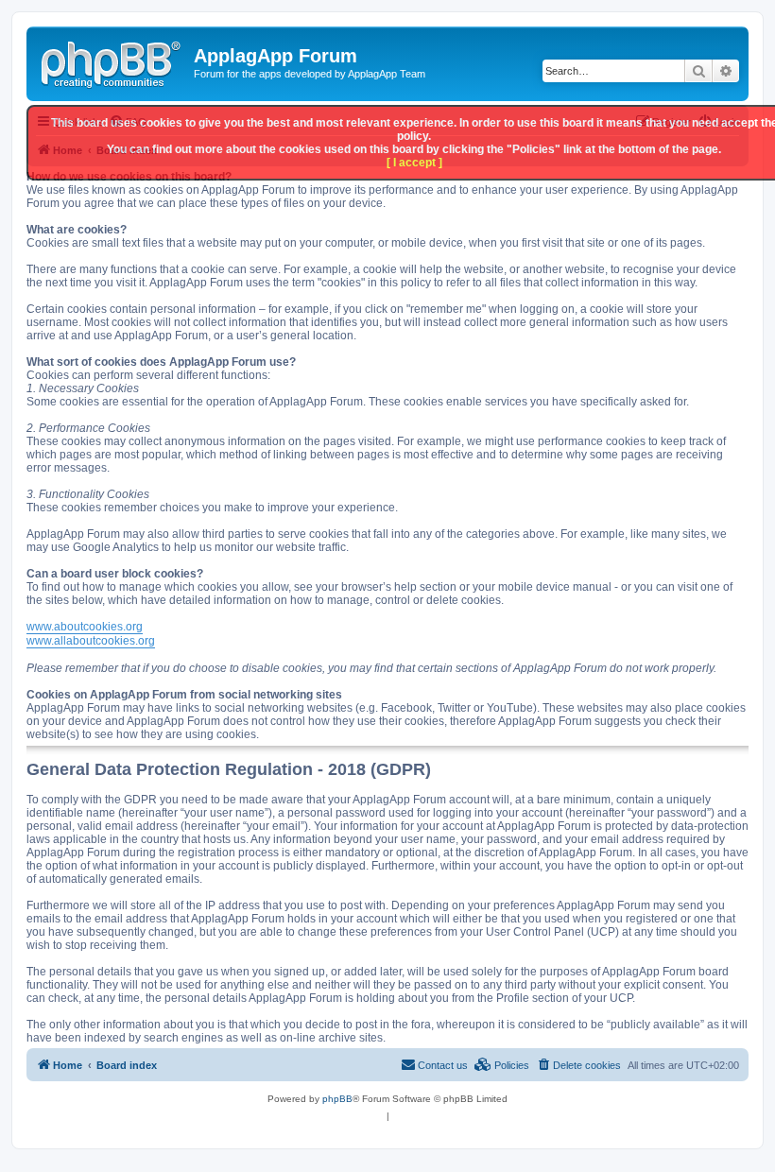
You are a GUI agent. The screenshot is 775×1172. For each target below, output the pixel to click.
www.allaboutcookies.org (90, 640)
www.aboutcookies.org (84, 626)
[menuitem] (578, 1065)
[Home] (112, 61)
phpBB (337, 1099)
